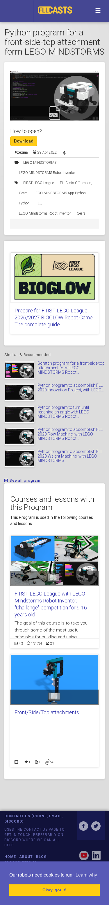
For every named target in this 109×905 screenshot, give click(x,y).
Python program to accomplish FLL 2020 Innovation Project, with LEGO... (70, 387)
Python (24, 203)
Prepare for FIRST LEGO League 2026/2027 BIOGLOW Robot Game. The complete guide (54, 317)
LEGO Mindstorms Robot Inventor (45, 213)
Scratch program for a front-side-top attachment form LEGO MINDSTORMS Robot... (71, 368)
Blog (41, 857)
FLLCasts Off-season (75, 183)
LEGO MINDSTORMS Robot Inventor (47, 173)
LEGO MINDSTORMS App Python (60, 193)
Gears (23, 193)
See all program (24, 480)
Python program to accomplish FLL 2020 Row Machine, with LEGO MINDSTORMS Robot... (70, 434)
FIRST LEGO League (38, 183)
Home (10, 857)
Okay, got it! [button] (54, 890)
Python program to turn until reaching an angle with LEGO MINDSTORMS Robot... (63, 412)
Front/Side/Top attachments (47, 712)
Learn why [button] (86, 874)
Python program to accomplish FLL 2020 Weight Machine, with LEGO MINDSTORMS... (70, 456)
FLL (38, 203)
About (26, 857)
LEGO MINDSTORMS (39, 163)
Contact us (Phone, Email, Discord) (33, 818)
